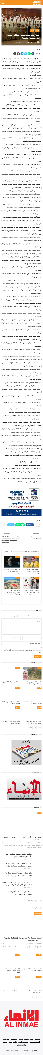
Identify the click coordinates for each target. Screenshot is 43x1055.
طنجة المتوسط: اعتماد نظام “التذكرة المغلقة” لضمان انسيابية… (19, 893)
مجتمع (20, 1039)
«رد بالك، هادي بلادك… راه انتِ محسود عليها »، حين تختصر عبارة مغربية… (18, 865)
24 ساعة (37, 31)
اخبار (31, 1039)
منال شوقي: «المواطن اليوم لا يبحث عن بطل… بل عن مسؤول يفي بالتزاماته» (18, 874)
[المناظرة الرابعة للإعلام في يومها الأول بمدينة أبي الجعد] (11, 693)
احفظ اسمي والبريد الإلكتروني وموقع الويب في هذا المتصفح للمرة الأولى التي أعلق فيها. (22, 651)
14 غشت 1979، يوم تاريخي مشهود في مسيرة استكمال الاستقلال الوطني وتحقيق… (17, 884)
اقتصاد (26, 1039)
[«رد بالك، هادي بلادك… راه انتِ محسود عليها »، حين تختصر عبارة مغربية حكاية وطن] (31, 583)
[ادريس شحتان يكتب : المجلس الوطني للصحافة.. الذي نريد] (32, 960)
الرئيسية (37, 1039)
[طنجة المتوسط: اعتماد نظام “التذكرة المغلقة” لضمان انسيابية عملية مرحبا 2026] (37, 894)
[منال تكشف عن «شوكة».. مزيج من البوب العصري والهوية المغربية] (12, 562)
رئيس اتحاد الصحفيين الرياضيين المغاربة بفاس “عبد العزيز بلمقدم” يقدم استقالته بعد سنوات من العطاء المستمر (11, 539)
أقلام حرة (39, 955)
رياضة (5, 1042)
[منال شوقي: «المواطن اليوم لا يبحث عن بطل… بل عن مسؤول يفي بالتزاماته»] (37, 875)
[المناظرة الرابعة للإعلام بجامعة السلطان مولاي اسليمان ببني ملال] (32, 713)
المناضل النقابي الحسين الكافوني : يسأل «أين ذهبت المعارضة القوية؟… (18, 855)
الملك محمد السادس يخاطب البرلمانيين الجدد (35, 537)
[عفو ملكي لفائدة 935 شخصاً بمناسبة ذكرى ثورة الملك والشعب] (31, 562)
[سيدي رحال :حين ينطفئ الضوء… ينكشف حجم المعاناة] (32, 982)
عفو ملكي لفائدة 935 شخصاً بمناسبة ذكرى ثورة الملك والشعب (22, 839)
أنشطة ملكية (13, 1042)
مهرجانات (6, 1039)
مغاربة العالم (21, 1045)
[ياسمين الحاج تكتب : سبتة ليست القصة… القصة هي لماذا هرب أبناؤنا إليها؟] (11, 960)
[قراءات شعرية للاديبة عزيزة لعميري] (11, 673)
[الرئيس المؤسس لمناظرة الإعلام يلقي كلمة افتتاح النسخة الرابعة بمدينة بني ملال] (11, 713)
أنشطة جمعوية (35, 1042)
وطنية (32, 31)
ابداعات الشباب (38, 913)
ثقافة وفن (13, 1039)
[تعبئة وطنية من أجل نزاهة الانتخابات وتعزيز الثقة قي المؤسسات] (22, 924)
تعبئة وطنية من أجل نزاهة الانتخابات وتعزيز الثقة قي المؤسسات (23, 939)
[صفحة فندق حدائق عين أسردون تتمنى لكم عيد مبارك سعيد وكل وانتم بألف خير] (32, 693)
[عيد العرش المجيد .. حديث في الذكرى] (11, 982)
